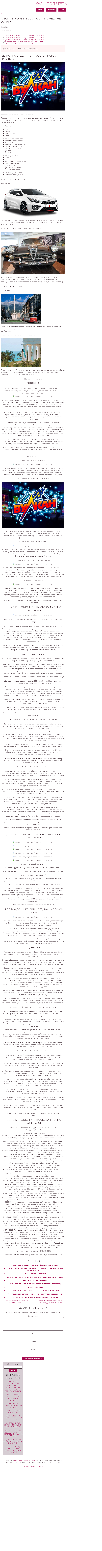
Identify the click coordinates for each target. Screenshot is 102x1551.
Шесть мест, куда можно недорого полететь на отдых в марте (13, 1433)
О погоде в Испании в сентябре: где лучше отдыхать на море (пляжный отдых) (35, 1269)
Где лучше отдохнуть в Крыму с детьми (13, 1405)
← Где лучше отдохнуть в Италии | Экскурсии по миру (16, 1301)
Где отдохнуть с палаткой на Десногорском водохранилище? (35, 1277)
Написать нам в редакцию (33, 1466)
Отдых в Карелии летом (35, 1274)
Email (33, 1342)
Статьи (62, 10)
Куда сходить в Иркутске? (13, 1411)
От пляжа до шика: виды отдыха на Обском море (24, 41)
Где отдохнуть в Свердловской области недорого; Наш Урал (13, 1449)
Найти (13, 1370)
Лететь (40, 10)
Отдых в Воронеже (35, 1287)
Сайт (33, 1350)
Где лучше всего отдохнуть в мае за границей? (13, 1418)
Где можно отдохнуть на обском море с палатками (24, 35)
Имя (33, 1334)
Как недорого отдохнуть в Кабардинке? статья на (35, 1297)
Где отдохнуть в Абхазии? (35, 1280)
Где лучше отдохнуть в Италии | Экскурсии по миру (35, 1265)
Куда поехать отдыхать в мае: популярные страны (13, 1397)
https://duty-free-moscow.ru (24, 1460)
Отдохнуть (51, 10)
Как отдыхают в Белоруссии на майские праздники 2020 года (35, 1294)
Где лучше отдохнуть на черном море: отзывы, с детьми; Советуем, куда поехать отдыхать (13, 1386)
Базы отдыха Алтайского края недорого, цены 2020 (35, 1291)
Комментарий (33, 1316)
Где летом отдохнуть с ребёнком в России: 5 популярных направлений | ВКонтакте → (50, 1302)
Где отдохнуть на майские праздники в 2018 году (13, 1441)
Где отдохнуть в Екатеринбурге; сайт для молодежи (13, 1425)
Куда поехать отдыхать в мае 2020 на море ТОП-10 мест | (35, 1284)
